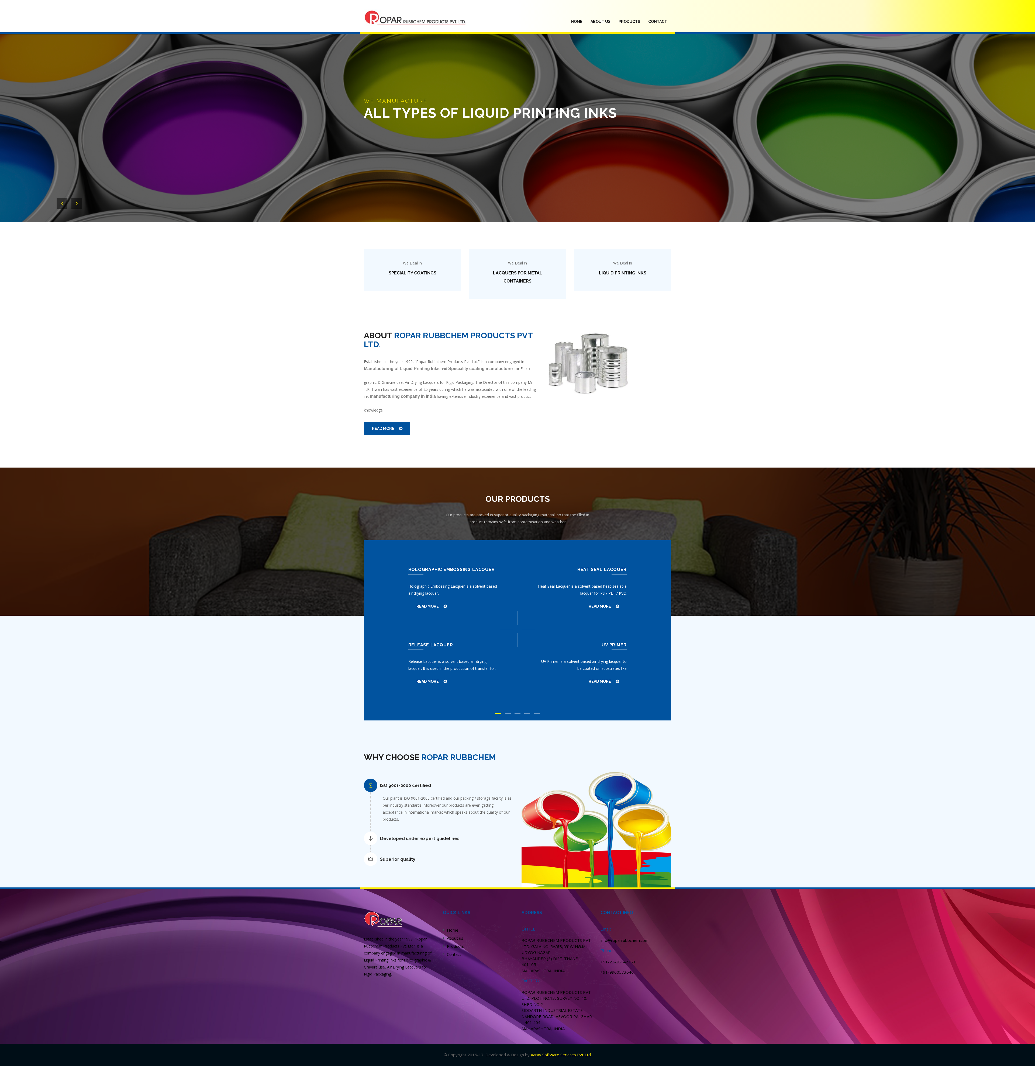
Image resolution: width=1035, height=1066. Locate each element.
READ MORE (383, 428)
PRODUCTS (629, 21)
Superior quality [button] (397, 859)
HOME (578, 21)
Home (452, 930)
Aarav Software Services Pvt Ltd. (561, 1054)
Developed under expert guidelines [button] (420, 838)
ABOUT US (600, 21)
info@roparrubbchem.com (624, 940)
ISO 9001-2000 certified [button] (405, 785)
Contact (657, 21)
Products (455, 946)
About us (455, 938)
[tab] (444, 786)
